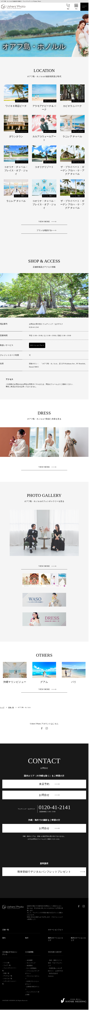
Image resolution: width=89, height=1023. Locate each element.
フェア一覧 (7, 965)
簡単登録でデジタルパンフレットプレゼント (44, 871)
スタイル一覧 (7, 978)
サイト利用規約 (31, 968)
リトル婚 (6, 962)
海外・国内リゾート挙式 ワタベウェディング (55, 962)
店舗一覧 (11, 707)
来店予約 (44, 784)
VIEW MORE (44, 222)
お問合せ (44, 795)
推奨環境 (29, 965)
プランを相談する (44, 230)
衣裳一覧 (6, 973)
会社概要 (29, 960)
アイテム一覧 (7, 976)
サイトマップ (30, 963)
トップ (2, 707)
